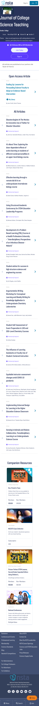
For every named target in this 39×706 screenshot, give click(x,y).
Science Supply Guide (26, 656)
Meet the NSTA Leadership (27, 640)
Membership (5, 643)
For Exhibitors (5, 671)
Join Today (19, 50)
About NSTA (23, 633)
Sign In (25, 3)
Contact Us (23, 637)
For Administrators (7, 661)
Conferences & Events (8, 637)
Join (33, 3)
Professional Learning (8, 640)
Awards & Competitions (8, 653)
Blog (2, 650)
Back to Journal (8, 9)
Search (20, 703)
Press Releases (24, 653)
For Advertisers (6, 667)
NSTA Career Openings (26, 643)
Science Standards (7, 647)
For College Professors (8, 664)
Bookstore (4, 633)
